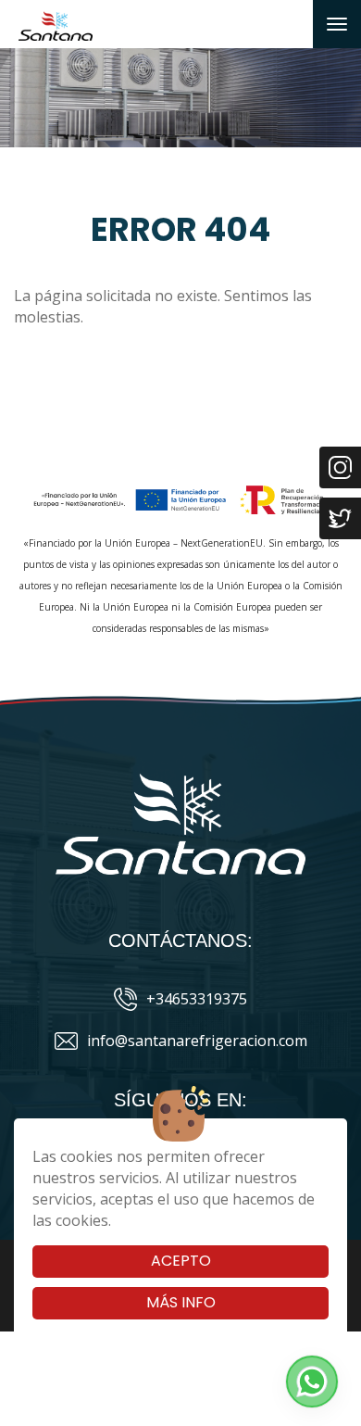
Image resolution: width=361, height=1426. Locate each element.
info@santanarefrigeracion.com (197, 1040)
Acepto (181, 1260)
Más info (181, 1302)
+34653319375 (196, 999)
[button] (311, 1381)
